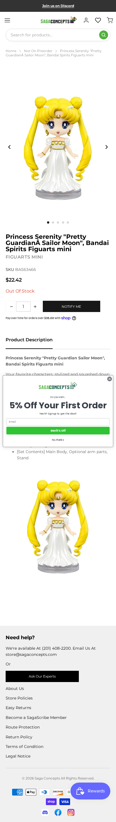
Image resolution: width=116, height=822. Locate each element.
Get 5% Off (58, 430)
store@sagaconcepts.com (31, 654)
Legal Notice (18, 756)
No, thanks (58, 440)
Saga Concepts (47, 778)
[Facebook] (58, 812)
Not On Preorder (38, 51)
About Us (15, 688)
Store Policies (19, 698)
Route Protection (23, 727)
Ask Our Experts (42, 676)
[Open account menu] (86, 20)
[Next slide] (106, 147)
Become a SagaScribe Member (36, 717)
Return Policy (19, 736)
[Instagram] (71, 812)
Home (11, 51)
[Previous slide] (10, 147)
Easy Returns (18, 707)
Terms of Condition (24, 746)
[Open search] (103, 34)
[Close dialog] (109, 378)
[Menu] (7, 20)
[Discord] (45, 812)
